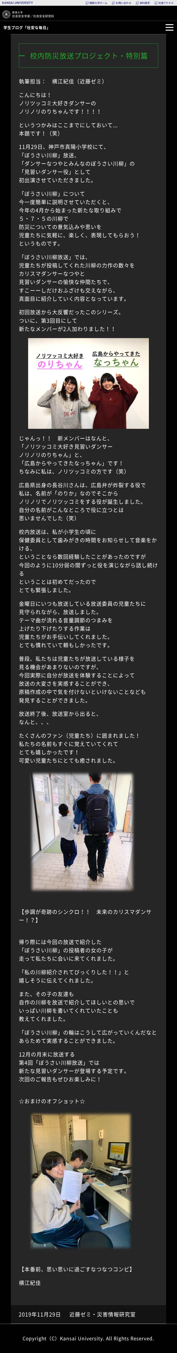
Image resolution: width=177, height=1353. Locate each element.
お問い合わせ (123, 2)
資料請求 (145, 2)
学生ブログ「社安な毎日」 (26, 27)
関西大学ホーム (98, 2)
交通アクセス (166, 2)
